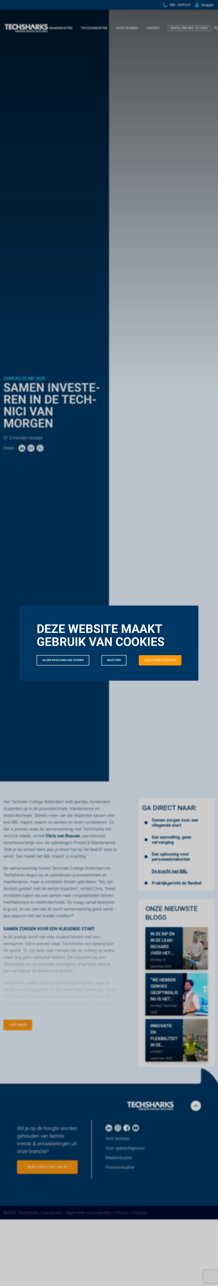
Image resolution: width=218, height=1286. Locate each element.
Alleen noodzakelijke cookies (63, 660)
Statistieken (115, 679)
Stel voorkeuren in (55, 690)
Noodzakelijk (59, 679)
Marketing (168, 679)
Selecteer (114, 660)
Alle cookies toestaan (160, 660)
